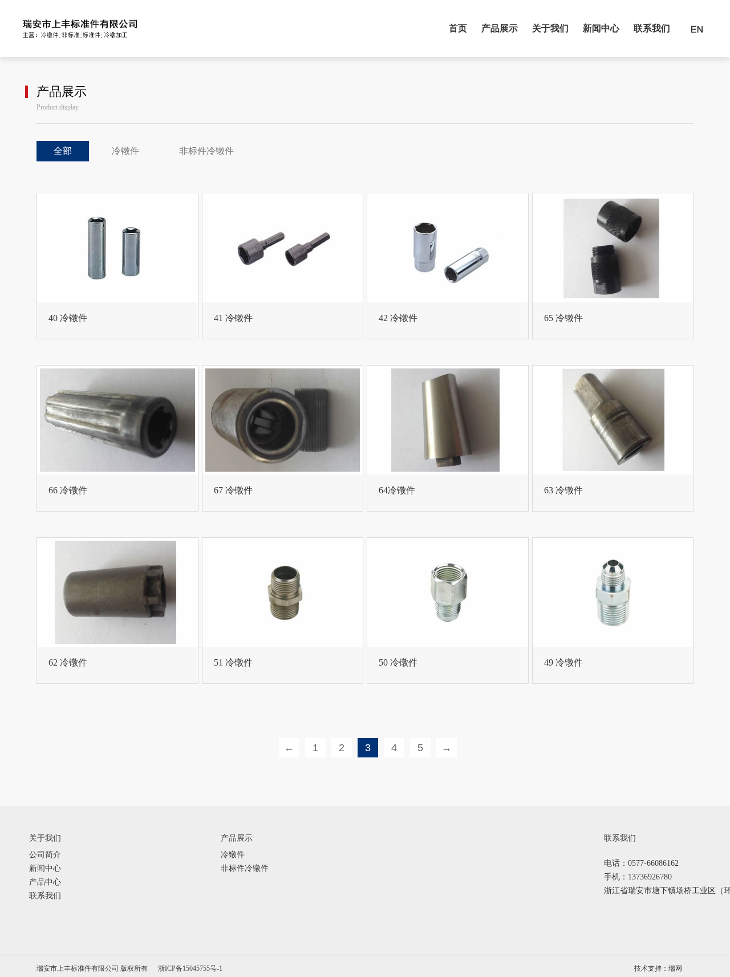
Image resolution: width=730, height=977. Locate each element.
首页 (458, 28)
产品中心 (45, 882)
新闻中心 (601, 28)
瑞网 (675, 968)
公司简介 (45, 855)
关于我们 (550, 28)
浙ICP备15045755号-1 (190, 968)
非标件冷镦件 (206, 151)
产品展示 (499, 28)
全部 (63, 151)
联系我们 (652, 28)
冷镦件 (125, 151)
